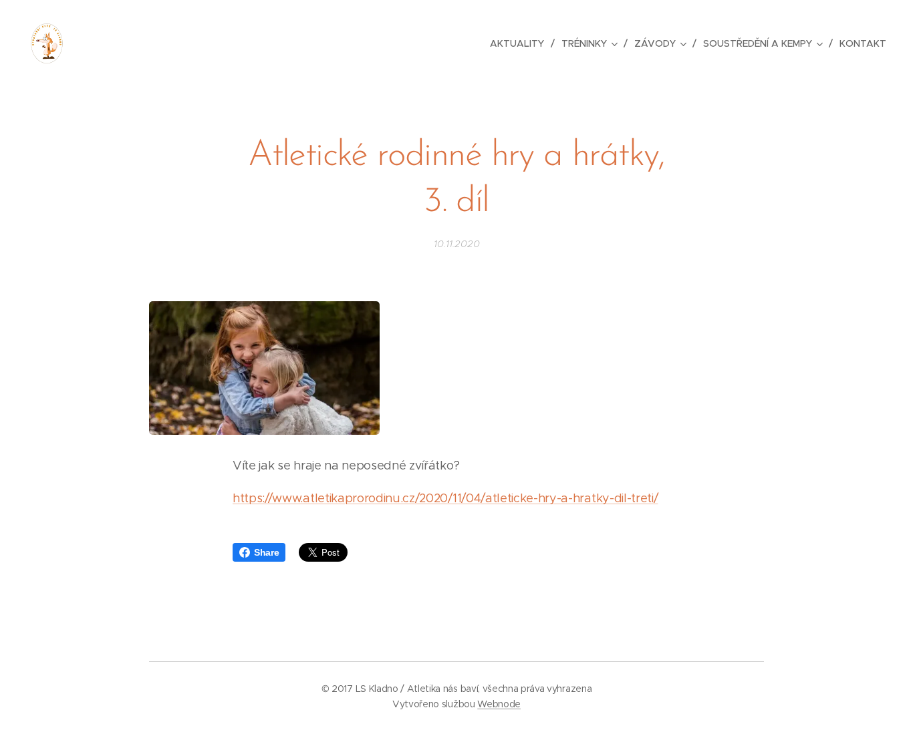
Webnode (499, 704)
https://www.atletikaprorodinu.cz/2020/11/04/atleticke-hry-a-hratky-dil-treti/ (445, 498)
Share (266, 552)
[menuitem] (521, 43)
